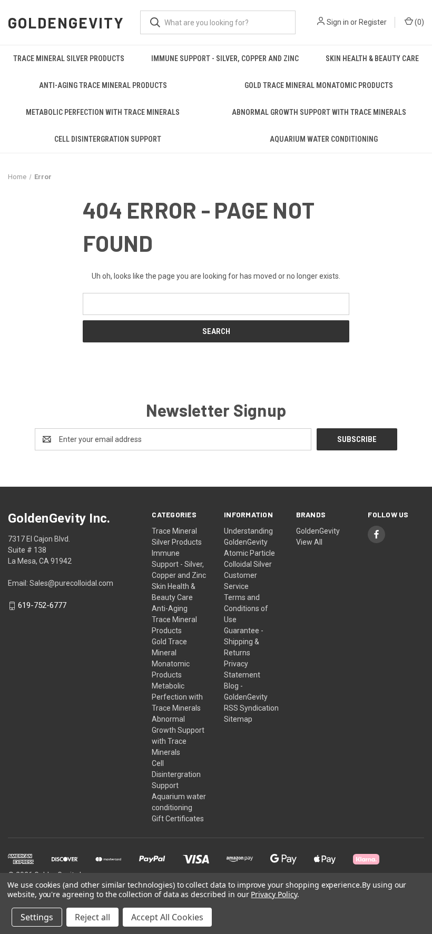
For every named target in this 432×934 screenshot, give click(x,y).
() (418, 22)
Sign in (338, 22)
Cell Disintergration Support (107, 139)
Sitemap (238, 719)
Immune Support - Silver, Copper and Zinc (225, 58)
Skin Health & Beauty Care (372, 58)
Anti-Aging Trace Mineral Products (103, 85)
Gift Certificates (178, 818)
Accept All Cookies (167, 917)
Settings (37, 917)
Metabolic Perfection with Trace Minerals (103, 112)
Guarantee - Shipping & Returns (243, 641)
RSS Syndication (251, 708)
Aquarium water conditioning (324, 139)
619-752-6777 (42, 606)
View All (309, 542)
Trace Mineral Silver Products (68, 58)
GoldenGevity (318, 531)
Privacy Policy (274, 894)
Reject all (92, 917)
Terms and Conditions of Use (246, 608)
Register (373, 22)
